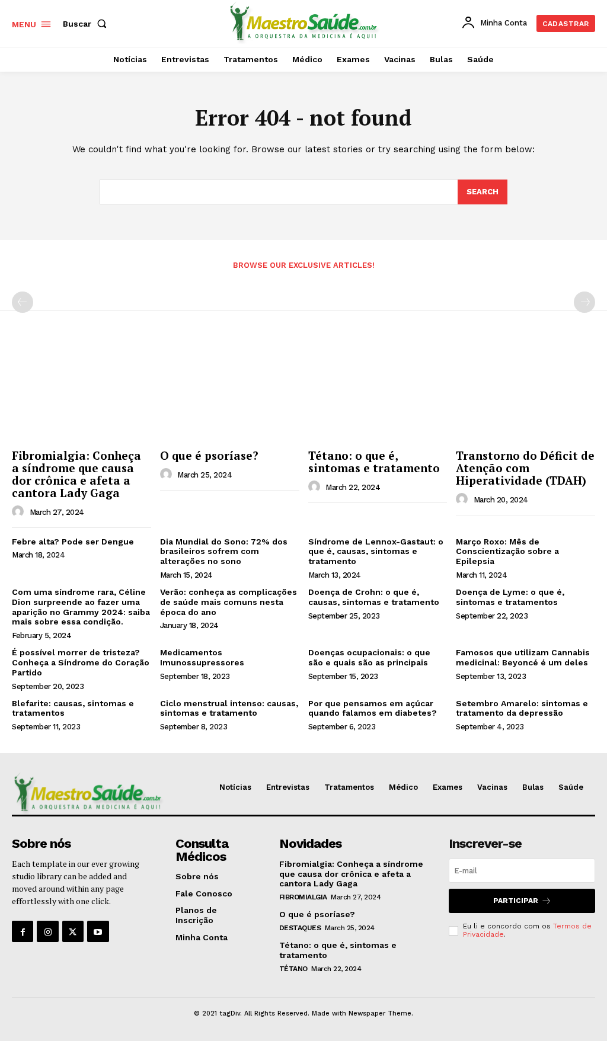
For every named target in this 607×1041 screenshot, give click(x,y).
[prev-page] (22, 302)
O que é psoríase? (209, 455)
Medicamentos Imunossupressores (202, 657)
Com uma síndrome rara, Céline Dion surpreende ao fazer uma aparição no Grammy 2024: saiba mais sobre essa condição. (81, 606)
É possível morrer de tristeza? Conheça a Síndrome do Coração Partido (80, 662)
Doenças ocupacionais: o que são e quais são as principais (369, 657)
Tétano (293, 969)
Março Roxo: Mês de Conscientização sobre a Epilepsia (507, 551)
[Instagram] (47, 931)
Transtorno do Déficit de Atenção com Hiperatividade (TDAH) (525, 468)
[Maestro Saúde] (304, 22)
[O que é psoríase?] (229, 392)
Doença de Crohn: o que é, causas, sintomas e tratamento (373, 597)
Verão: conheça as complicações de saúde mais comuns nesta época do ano (228, 602)
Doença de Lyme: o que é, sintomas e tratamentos (510, 597)
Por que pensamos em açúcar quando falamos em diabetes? (372, 708)
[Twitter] (73, 931)
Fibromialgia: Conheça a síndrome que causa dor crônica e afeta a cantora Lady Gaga (76, 474)
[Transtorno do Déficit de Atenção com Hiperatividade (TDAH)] (525, 392)
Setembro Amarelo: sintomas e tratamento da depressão (522, 708)
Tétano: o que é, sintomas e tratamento (374, 461)
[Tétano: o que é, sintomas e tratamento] (378, 392)
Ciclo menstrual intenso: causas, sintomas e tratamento (229, 708)
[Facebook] (22, 931)
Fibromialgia (303, 897)
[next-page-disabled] (584, 302)
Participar (515, 900)
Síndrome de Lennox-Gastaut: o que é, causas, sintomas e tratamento (375, 551)
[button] (87, 23)
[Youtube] (97, 931)
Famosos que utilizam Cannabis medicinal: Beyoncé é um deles (523, 657)
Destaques (300, 928)
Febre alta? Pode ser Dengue (73, 541)
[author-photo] (19, 511)
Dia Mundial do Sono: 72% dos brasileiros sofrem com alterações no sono (223, 551)
